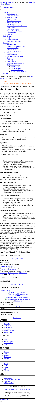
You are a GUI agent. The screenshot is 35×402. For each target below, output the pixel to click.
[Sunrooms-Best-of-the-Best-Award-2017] (17, 299)
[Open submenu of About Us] (10, 53)
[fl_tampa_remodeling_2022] (17, 297)
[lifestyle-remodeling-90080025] (17, 295)
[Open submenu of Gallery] (8, 43)
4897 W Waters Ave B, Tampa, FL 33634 (17, 389)
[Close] (0, 401)
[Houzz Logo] (17, 301)
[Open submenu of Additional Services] (19, 65)
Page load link (4, 399)
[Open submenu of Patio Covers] (11, 36)
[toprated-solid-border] (17, 292)
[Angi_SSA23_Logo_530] (18, 294)
